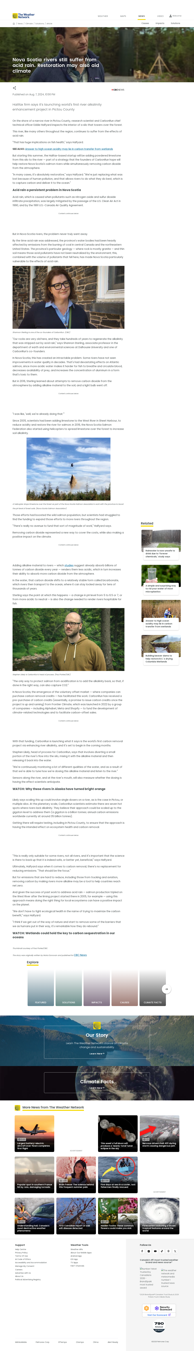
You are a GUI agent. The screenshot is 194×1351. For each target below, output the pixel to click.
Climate (29, 23)
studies (69, 565)
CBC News (80, 955)
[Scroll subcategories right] (166, 989)
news (20, 23)
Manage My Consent (24, 1266)
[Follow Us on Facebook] (142, 1251)
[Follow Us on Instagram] (148, 1251)
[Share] (14, 88)
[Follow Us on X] (175, 1251)
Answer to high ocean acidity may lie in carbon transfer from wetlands (69, 149)
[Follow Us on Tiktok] (162, 1251)
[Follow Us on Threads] (168, 1251)
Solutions (39, 23)
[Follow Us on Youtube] (155, 1251)
